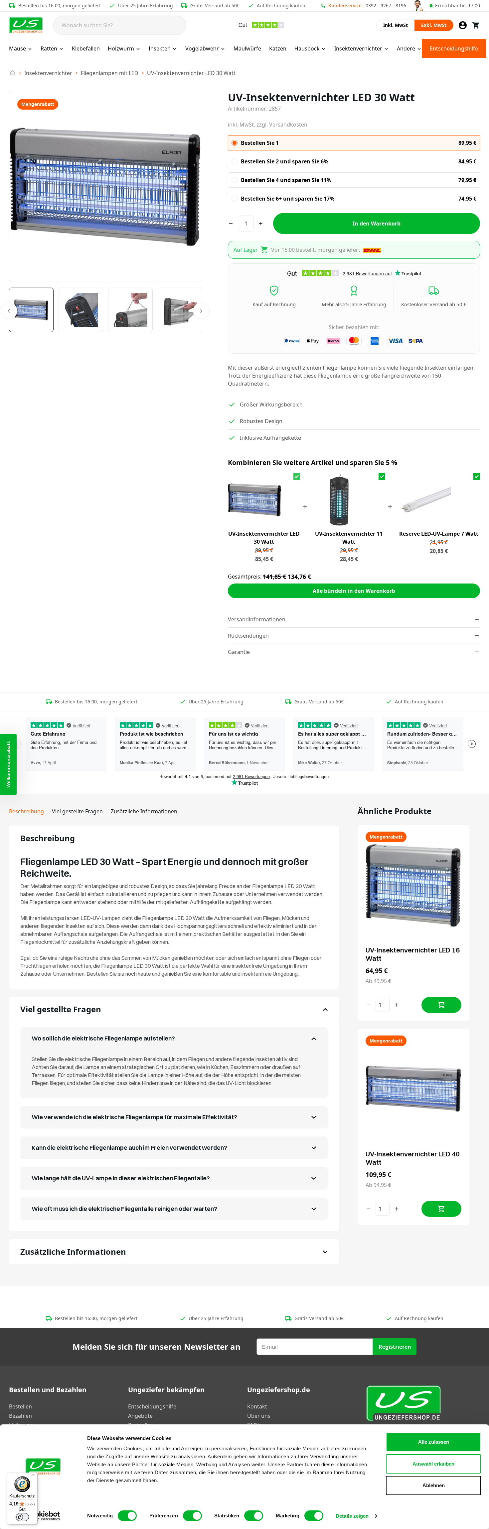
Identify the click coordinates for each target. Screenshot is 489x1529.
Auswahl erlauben (433, 1464)
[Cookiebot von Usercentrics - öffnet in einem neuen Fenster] (43, 1516)
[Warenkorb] (476, 25)
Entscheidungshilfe (454, 48)
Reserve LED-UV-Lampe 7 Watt (438, 533)
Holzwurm (121, 48)
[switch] (192, 1515)
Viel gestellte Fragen (77, 811)
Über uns (258, 1415)
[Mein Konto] (463, 25)
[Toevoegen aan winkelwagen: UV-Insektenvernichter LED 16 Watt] (441, 1005)
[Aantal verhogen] (397, 1005)
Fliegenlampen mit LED (109, 73)
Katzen (277, 48)
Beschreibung (26, 811)
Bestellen (20, 1406)
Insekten (160, 48)
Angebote (140, 1415)
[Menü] (34, 1477)
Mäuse (17, 48)
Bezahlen (20, 1415)
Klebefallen (86, 48)
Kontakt (257, 1406)
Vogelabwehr (202, 48)
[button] (8, 764)
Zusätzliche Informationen (144, 811)
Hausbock (307, 48)
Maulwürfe (247, 48)
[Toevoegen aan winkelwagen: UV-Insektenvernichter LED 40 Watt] (441, 1209)
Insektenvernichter (358, 48)
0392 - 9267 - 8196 (386, 5)
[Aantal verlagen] (369, 1005)
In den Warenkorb (377, 223)
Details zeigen (352, 1516)
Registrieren (395, 1346)
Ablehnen (433, 1485)
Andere (406, 48)
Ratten (49, 48)
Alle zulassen (433, 1442)
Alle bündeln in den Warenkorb (354, 590)
